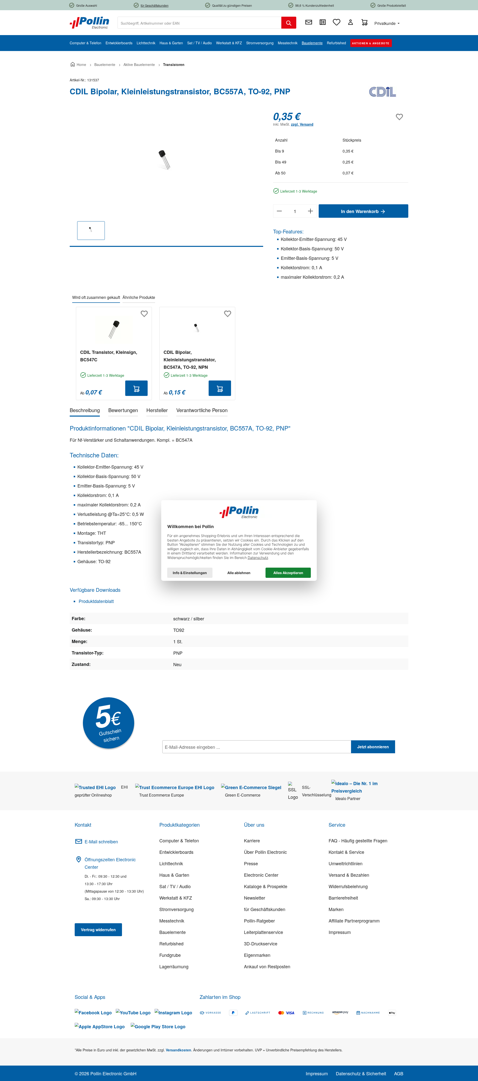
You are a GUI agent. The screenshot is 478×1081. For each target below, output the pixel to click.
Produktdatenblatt (95, 601)
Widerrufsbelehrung (348, 886)
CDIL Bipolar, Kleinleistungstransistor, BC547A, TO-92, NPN (190, 359)
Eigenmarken (257, 955)
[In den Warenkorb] (136, 388)
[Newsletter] (309, 22)
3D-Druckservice (260, 943)
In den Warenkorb (360, 211)
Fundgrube (170, 955)
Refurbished (171, 943)
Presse (251, 863)
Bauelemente (172, 932)
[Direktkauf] (323, 22)
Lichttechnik (171, 863)
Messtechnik (171, 920)
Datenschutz (194, 758)
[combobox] (200, 23)
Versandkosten (178, 1049)
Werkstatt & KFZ (175, 897)
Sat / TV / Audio (175, 886)
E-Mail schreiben (101, 841)
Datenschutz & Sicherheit (361, 1073)
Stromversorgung (176, 909)
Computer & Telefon (179, 840)
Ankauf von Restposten (267, 966)
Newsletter (254, 897)
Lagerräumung (173, 966)
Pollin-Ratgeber (259, 920)
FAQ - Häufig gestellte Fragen (358, 840)
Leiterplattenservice (263, 932)
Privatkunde (385, 23)
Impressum (340, 932)
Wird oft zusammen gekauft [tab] (96, 297)
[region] (166, 178)
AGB (398, 1073)
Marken (336, 909)
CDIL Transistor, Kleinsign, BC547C (108, 356)
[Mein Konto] (351, 22)
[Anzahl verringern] (279, 211)
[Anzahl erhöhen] (310, 211)
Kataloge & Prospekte (265, 886)
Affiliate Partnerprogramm (354, 920)
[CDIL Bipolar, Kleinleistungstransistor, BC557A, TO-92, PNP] (166, 164)
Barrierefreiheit (343, 897)
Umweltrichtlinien (345, 863)
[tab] (85, 411)
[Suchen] (288, 23)
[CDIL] (383, 93)
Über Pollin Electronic (265, 852)
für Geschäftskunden (264, 909)
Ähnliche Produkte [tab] (138, 297)
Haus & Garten (174, 874)
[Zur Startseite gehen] (89, 22)
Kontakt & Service (346, 852)
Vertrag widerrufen (98, 929)
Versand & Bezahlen (349, 874)
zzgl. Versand (302, 124)
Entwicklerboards (176, 852)
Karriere (252, 840)
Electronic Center (261, 874)
